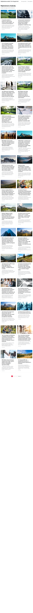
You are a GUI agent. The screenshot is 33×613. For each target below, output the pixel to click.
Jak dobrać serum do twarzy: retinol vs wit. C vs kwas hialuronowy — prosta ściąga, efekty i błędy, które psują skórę (24, 216)
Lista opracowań (24, 1)
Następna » (19, 376)
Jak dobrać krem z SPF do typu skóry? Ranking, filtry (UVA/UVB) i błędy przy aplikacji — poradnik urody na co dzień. (8, 266)
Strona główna (30, 1)
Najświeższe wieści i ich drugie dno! (10, 1)
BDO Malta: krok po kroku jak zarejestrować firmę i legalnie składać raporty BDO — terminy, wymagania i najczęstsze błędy (8, 362)
